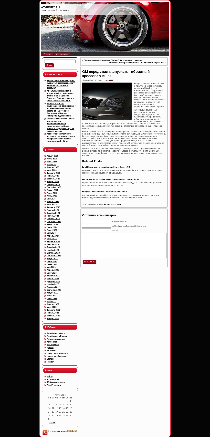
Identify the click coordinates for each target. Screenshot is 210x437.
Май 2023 (51, 267)
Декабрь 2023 (53, 247)
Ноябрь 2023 (53, 250)
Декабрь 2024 (53, 213)
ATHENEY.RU (50, 7)
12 (56, 408)
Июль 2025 (52, 193)
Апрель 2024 (53, 236)
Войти (49, 376)
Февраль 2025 (53, 207)
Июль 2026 (52, 159)
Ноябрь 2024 (53, 216)
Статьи (50, 359)
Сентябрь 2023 (54, 256)
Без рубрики (53, 344)
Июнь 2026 (52, 162)
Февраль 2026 (53, 173)
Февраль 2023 (53, 276)
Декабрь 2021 (53, 316)
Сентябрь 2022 (54, 290)
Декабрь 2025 (53, 179)
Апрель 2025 (53, 201)
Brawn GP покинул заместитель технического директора (136, 63)
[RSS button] (45, 432)
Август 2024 (52, 224)
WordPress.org (54, 385)
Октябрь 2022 (53, 287)
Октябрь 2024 (53, 219)
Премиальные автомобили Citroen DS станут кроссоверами (113, 60)
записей (53, 379)
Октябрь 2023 (53, 253)
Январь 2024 (53, 244)
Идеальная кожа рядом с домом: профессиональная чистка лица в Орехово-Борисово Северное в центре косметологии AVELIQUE (61, 96)
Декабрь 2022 (53, 281)
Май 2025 (51, 199)
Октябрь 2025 (53, 184)
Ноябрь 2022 (53, 284)
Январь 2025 (53, 210)
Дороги (50, 347)
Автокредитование (56, 339)
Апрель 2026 (53, 167)
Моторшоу (52, 350)
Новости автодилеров (57, 353)
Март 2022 (52, 307)
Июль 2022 (52, 296)
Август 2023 (52, 259)
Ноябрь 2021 (53, 318)
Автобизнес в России (57, 336)
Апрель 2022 (53, 304)
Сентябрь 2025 (54, 187)
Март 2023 (52, 273)
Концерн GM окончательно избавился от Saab (104, 192)
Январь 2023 (53, 279)
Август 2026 (52, 156)
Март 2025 (52, 204)
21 (63, 412)
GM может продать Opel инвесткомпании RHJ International (110, 179)
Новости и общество (56, 356)
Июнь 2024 (52, 230)
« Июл (52, 423)
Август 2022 (52, 293)
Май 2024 (51, 233)
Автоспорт (52, 342)
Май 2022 (51, 301)
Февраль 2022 (53, 310)
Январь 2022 (53, 313)
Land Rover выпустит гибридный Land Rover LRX (106, 167)
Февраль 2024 (53, 241)
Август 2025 (52, 190)
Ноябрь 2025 (53, 181)
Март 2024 (52, 239)
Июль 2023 (52, 261)
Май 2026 (51, 164)
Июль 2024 (52, 227)
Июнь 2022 (52, 298)
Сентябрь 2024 (54, 221)
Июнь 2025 (52, 196)
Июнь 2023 (52, 264)
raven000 (109, 80)
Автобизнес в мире (56, 333)
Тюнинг (50, 362)
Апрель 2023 (53, 270)
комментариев (56, 382)
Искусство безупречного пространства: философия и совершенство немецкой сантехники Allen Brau (61, 137)
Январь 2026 (53, 176)
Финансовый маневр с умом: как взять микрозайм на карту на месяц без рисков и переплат (61, 84)
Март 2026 (52, 170)
